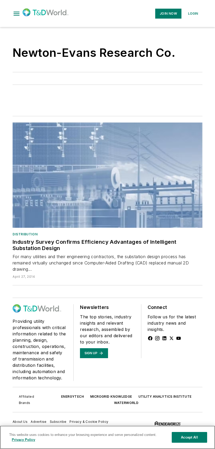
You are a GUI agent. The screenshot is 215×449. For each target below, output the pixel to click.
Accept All (189, 437)
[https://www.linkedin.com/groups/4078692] (164, 338)
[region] (107, 437)
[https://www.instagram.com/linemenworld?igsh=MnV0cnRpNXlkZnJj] (157, 338)
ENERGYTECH (72, 396)
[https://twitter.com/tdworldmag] (171, 338)
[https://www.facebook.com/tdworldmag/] (150, 338)
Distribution (25, 234)
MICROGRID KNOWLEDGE (111, 396)
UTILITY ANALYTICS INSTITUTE (165, 396)
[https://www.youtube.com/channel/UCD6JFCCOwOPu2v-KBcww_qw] (178, 338)
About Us (20, 422)
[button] (16, 14)
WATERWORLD (126, 403)
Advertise (39, 422)
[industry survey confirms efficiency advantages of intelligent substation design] (107, 175)
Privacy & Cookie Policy (88, 422)
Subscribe (58, 422)
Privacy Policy (23, 440)
